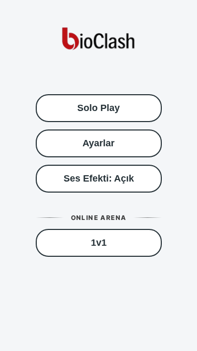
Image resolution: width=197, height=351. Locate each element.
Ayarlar (98, 143)
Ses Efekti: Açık (99, 178)
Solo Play (98, 108)
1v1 (99, 242)
